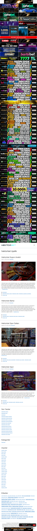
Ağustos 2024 (4, 469)
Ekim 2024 (3, 466)
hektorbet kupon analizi (7, 293)
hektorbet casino (22, 501)
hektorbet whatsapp (24, 515)
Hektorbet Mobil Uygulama (6, 419)
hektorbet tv (14, 513)
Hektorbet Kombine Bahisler (6, 431)
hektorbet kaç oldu (12, 509)
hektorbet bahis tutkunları (20, 499)
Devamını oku (5, 289)
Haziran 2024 (4, 473)
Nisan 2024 (3, 476)
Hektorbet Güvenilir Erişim (6, 427)
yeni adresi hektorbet (21, 518)
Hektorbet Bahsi (7, 301)
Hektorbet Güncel (17, 506)
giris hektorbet (18, 495)
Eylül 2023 (3, 486)
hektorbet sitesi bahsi (13, 316)
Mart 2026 (3, 453)
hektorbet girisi (5, 504)
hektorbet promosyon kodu (18, 511)
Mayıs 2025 (3, 458)
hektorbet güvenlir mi (16, 508)
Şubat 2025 (3, 460)
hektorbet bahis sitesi (8, 499)
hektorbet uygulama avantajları (25, 293)
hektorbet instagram (27, 508)
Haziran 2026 (4, 450)
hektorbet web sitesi (15, 515)
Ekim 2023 (3, 484)
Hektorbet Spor (7, 367)
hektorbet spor (5, 402)
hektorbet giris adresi (23, 502)
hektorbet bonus (30, 499)
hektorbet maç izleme (30, 509)
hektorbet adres (4, 497)
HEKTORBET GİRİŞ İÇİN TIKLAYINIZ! (18, 37)
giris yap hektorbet (26, 495)
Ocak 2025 (3, 461)
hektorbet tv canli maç (22, 513)
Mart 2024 (3, 477)
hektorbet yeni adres (6, 516)
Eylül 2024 (3, 468)
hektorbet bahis (21, 497)
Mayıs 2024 (3, 474)
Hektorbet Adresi (4, 411)
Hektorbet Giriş (4, 413)
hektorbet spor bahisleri (5, 513)
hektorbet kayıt (4, 509)
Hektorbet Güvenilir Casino (6, 429)
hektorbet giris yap (26, 504)
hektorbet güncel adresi (5, 508)
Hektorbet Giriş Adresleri (6, 423)
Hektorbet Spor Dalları (10, 323)
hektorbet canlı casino (14, 501)
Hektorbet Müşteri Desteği (6, 416)
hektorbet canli (5, 501)
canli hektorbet (4, 495)
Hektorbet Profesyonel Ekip (6, 418)
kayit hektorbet (13, 518)
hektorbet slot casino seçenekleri (9, 359)
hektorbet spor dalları (20, 359)
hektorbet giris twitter (16, 504)
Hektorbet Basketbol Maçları (6, 432)
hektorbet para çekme (6, 511)
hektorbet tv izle (5, 515)
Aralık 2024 (3, 463)
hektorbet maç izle (21, 509)
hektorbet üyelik (15, 293)
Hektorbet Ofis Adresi (5, 424)
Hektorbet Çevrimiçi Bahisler (6, 421)
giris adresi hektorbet (11, 495)
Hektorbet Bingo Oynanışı (6, 426)
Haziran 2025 (4, 456)
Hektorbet (5, 292)
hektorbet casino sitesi (6, 502)
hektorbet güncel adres (28, 506)
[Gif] (18, 102)
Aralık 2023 (3, 481)
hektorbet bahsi (6, 316)
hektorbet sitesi (30, 511)
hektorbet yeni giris (19, 402)
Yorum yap (5, 295)
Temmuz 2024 (4, 471)
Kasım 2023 (3, 482)
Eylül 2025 (3, 455)
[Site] (18, 63)
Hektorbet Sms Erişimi (5, 434)
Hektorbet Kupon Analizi (11, 257)
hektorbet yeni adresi (16, 516)
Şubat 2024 (3, 479)
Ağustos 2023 (4, 487)
